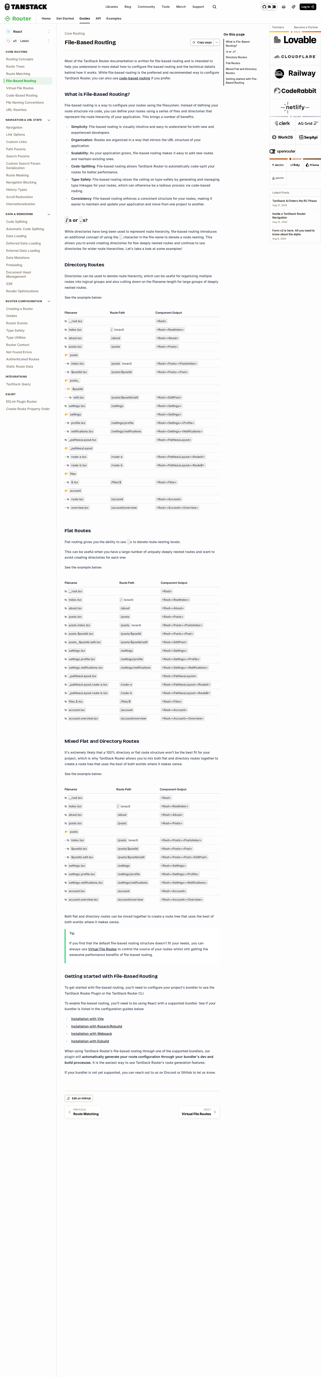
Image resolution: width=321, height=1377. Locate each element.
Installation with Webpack (91, 1034)
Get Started (65, 18)
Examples (113, 18)
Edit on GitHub (81, 1098)
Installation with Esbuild (90, 1041)
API (98, 18)
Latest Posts (280, 192)
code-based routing (134, 78)
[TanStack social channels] (269, 7)
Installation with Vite (87, 1019)
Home (46, 18)
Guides (84, 18)
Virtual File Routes (102, 949)
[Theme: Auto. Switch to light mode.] (283, 7)
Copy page (204, 42)
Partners (278, 27)
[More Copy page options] (216, 42)
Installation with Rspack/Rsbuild (96, 1026)
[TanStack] (26, 7)
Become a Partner (306, 27)
